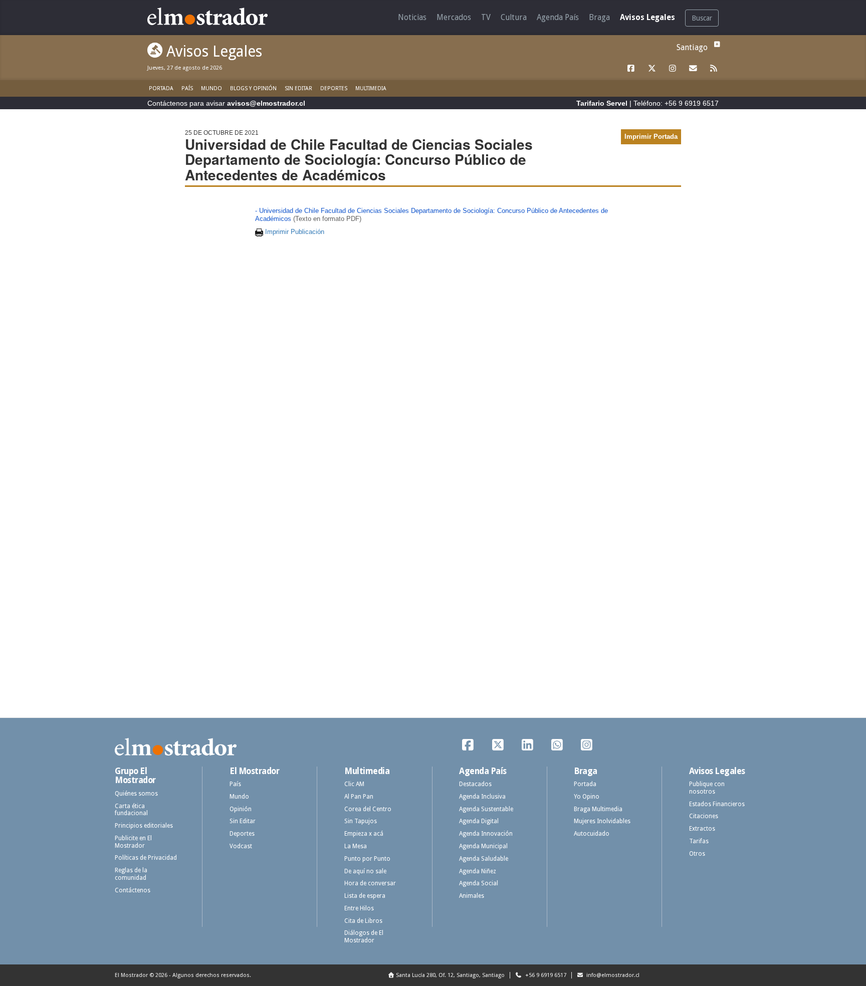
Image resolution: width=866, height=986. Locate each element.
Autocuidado (591, 833)
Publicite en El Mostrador (133, 842)
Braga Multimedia (598, 809)
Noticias (412, 17)
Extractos (702, 828)
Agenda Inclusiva (482, 796)
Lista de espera (364, 895)
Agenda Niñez (477, 871)
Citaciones (703, 816)
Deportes (333, 88)
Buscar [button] (702, 18)
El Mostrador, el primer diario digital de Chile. (214, 16)
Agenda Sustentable (486, 809)
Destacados (475, 784)
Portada (161, 88)
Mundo (211, 88)
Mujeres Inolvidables (602, 821)
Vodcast (241, 846)
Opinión (241, 809)
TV (486, 17)
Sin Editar (298, 88)
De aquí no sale (365, 871)
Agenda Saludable (483, 858)
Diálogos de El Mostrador (363, 936)
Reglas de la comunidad (131, 874)
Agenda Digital (479, 821)
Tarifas (699, 841)
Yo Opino (586, 796)
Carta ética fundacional (131, 810)
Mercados (454, 17)
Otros (697, 853)
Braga (599, 17)
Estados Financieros (717, 804)
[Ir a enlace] (631, 69)
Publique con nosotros (707, 788)
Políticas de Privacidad (146, 857)
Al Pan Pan (358, 796)
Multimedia (370, 88)
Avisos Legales (647, 17)
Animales (471, 895)
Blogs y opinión (253, 88)
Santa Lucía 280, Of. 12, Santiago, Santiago (450, 975)
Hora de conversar (370, 883)
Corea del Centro (367, 809)
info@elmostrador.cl (612, 975)
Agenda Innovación (486, 833)
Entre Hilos (359, 908)
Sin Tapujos (360, 821)
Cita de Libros (363, 920)
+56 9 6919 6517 (545, 975)
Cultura (514, 17)
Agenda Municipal (483, 846)
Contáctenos (132, 890)
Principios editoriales (144, 825)
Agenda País (558, 17)
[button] (716, 44)
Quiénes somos (136, 793)
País (187, 88)
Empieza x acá (363, 833)
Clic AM (354, 784)
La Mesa (355, 846)
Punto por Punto (367, 858)
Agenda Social (478, 883)
